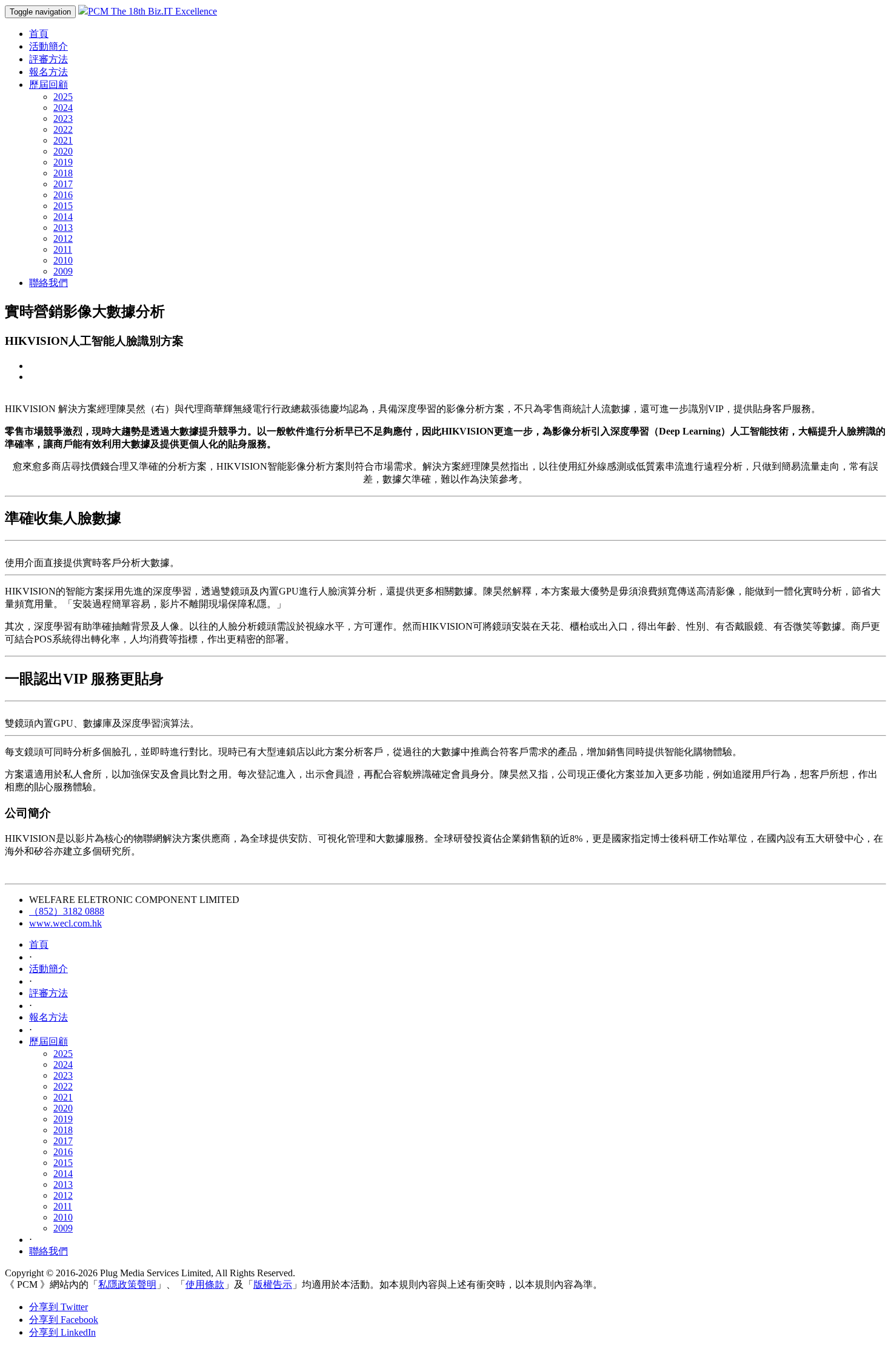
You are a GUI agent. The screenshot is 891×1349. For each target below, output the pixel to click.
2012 (63, 238)
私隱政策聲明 (127, 1284)
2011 (62, 249)
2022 (63, 129)
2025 (63, 97)
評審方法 (48, 59)
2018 (63, 173)
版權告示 (272, 1284)
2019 (63, 162)
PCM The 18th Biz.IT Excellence (152, 11)
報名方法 (48, 72)
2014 (63, 217)
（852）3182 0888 (66, 911)
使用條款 (204, 1284)
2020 (63, 151)
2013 (63, 227)
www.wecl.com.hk (65, 923)
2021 (63, 140)
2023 (63, 118)
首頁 (38, 33)
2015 (63, 206)
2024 (63, 107)
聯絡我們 (48, 283)
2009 (63, 271)
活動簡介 (48, 46)
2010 (63, 260)
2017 (63, 184)
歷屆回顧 (48, 84)
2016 (63, 195)
